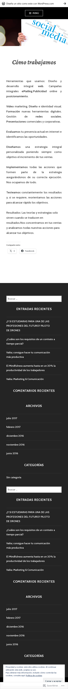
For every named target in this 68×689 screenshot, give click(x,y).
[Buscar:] (34, 298)
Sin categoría (13, 477)
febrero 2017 (13, 426)
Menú (36, 13)
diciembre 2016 (15, 435)
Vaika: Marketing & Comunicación (25, 379)
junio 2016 (12, 453)
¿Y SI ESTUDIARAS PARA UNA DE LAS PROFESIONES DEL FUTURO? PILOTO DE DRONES (28, 326)
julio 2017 (11, 418)
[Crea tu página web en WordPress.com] (34, 3)
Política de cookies (34, 675)
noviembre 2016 (15, 444)
